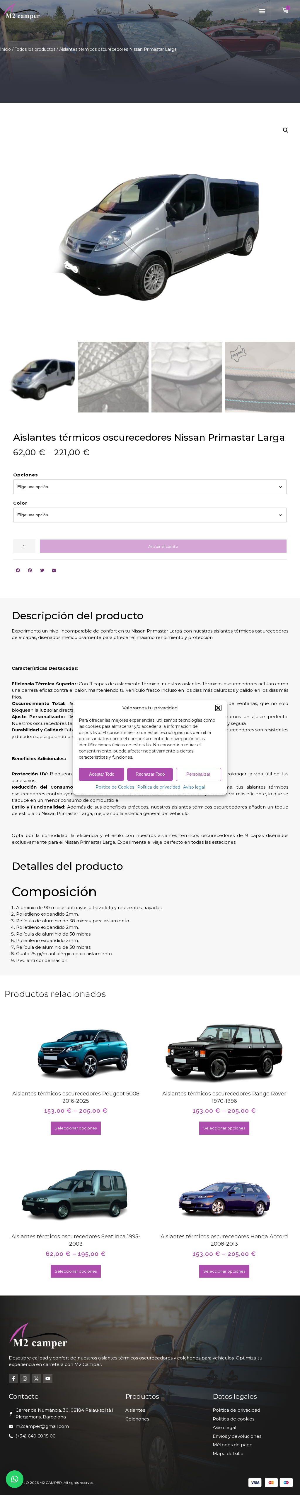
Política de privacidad (158, 787)
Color (20, 503)
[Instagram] (25, 1378)
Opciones (25, 475)
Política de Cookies (115, 787)
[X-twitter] (36, 1378)
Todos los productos (35, 49)
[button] (218, 708)
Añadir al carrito (163, 546)
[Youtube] (47, 1378)
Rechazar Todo (150, 774)
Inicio (5, 49)
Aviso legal (194, 787)
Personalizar (198, 774)
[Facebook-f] (13, 1378)
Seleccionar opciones (76, 1128)
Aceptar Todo (101, 774)
